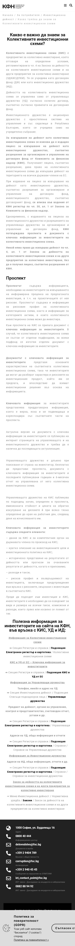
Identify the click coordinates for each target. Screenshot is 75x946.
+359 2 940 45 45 (26, 869)
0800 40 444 (23, 836)
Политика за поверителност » (31, 939)
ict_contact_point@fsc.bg (31, 878)
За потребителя (28, 15)
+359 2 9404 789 (26, 852)
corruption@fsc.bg (27, 861)
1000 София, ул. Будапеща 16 (35, 827)
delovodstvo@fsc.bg (28, 844)
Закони (27, 800)
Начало (8, 15)
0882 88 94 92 (24, 886)
